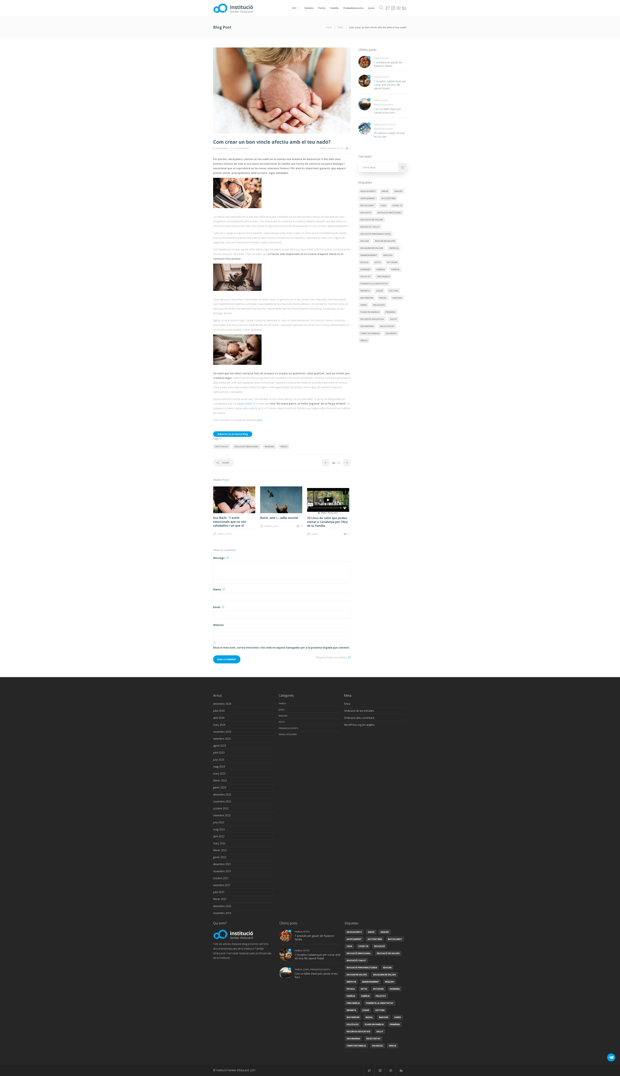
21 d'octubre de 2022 (239, 148)
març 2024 (219, 725)
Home (329, 27)
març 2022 (219, 843)
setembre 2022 (222, 815)
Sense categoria (288, 734)
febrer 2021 (220, 899)
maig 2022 (219, 829)
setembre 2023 (222, 738)
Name (217, 589)
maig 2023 (219, 766)
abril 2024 (218, 718)
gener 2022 (219, 857)
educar (364, 240)
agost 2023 (219, 745)
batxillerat (367, 205)
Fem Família (383, 276)
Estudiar (392, 262)
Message (219, 558)
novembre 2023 (222, 731)
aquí (259, 420)
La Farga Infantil (242, 403)
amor (385, 191)
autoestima (388, 198)
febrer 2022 (220, 850)
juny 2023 (218, 759)
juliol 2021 (219, 892)
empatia (394, 248)
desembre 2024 (222, 704)
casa (383, 205)
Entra (347, 704)
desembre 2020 (222, 906)
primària (390, 312)
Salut (393, 319)
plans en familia (369, 312)
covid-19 (397, 205)
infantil (365, 290)
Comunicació (222, 148)
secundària (367, 326)
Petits (322, 8)
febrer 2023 (220, 780)
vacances (391, 333)
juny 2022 (218, 822)
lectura (393, 290)
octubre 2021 (221, 878)
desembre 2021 (222, 864)
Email (217, 607)
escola (364, 262)
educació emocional (247, 446)
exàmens (365, 269)
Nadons (309, 8)
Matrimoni (366, 297)
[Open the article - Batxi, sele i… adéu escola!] (270, 499)
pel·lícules (379, 304)
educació (365, 212)
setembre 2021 (222, 885)
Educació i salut (370, 226)
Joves (371, 8)
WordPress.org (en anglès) (359, 725)
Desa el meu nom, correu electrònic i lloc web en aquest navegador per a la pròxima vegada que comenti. (281, 647)
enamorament (368, 255)
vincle (283, 446)
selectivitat (387, 326)
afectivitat (221, 446)
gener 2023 (219, 787)
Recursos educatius (372, 319)
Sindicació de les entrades (359, 710)
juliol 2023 (219, 752)
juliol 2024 (219, 710)
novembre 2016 (222, 913)
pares (363, 304)
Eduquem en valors (371, 248)
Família (334, 8)
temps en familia (370, 333)
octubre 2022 (221, 808)
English (387, 255)
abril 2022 (218, 836)
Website (218, 625)
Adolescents (368, 191)
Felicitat (365, 276)
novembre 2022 (222, 801)
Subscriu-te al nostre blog (232, 434)
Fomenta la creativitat (374, 283)
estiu (378, 262)
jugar (379, 290)
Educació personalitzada (375, 233)
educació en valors (371, 219)
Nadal (383, 297)
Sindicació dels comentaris (359, 718)
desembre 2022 (222, 794)
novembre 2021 (222, 871)
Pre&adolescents (353, 8)
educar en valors (385, 240)
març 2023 (219, 773)
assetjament (367, 198)
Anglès (398, 191)
